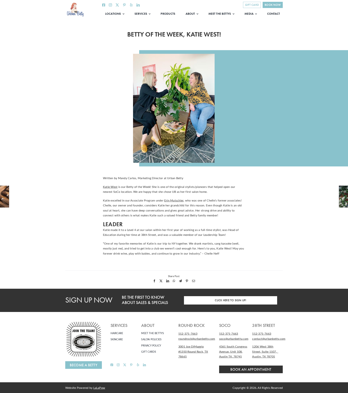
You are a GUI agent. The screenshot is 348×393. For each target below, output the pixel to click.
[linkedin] (138, 5)
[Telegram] (180, 280)
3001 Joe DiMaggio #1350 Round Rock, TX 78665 (193, 351)
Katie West (110, 187)
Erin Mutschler (173, 200)
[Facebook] (154, 280)
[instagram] (110, 5)
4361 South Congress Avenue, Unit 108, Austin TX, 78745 (233, 351)
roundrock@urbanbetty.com (196, 338)
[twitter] (117, 5)
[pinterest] (124, 5)
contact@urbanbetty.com (268, 338)
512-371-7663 (187, 333)
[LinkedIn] (167, 280)
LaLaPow (99, 388)
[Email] (193, 280)
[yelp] (131, 5)
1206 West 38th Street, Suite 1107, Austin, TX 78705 (265, 351)
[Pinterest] (187, 280)
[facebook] (103, 5)
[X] (161, 280)
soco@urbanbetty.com (233, 338)
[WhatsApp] (174, 280)
